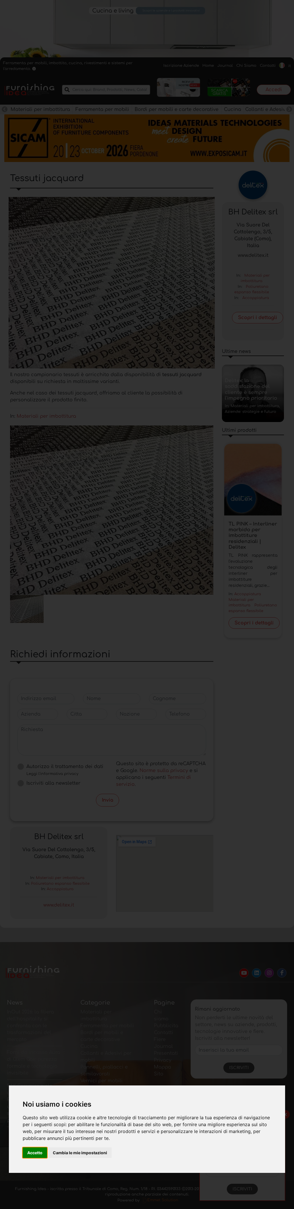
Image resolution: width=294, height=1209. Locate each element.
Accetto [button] (34, 1152)
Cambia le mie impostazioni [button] (80, 1152)
